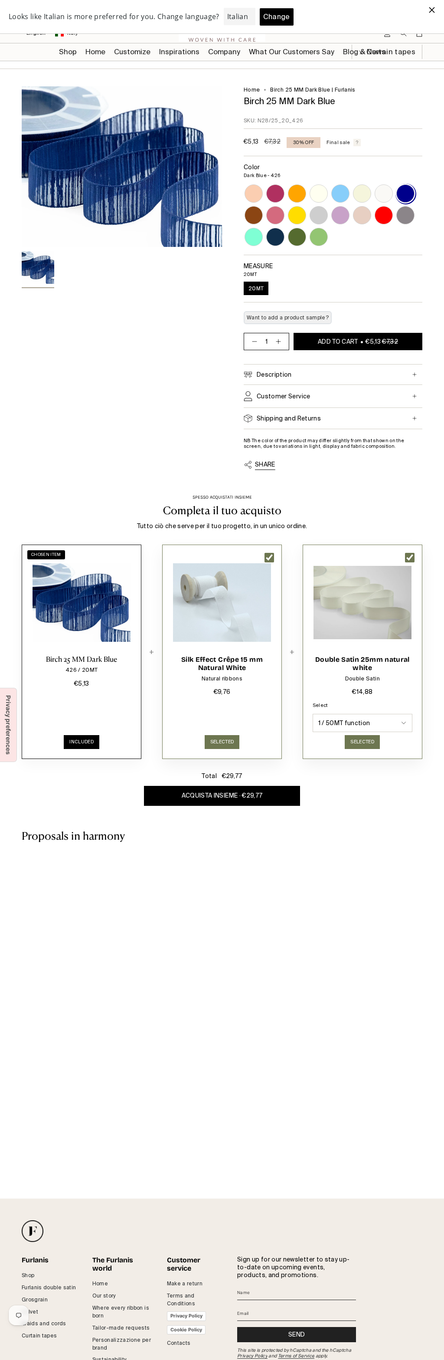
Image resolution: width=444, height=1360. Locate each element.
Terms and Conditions (181, 1299)
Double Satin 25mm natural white (362, 663)
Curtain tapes (39, 1335)
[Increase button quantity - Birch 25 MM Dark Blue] (280, 341)
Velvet (30, 1311)
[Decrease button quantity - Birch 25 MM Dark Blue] (253, 341)
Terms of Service (296, 1356)
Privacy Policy (186, 1316)
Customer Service (283, 396)
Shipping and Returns (289, 418)
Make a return (185, 1283)
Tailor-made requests (121, 1327)
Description (274, 374)
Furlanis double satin (49, 1287)
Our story (104, 1295)
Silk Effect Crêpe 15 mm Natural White (222, 663)
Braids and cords (44, 1323)
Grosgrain (35, 1299)
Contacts (179, 1343)
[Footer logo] (32, 1231)
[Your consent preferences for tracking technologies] (8, 725)
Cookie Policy (186, 1330)
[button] (132, 52)
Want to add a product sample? (288, 317)
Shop (28, 1275)
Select (320, 705)
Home (252, 89)
